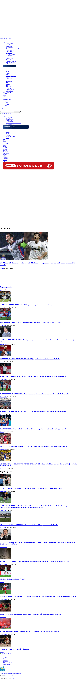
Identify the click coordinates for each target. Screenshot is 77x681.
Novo (1, 108)
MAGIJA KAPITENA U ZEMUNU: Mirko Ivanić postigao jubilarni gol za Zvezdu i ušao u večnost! (31, 322)
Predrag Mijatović (10, 62)
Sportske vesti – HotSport (10, 675)
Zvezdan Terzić (9, 59)
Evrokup (8, 73)
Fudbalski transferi (10, 50)
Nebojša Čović (9, 91)
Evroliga (8, 72)
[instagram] (0, 171)
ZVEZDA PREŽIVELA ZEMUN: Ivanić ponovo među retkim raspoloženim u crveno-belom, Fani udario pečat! (34, 394)
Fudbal (2, 582)
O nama (5, 657)
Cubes (13, 678)
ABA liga (8, 82)
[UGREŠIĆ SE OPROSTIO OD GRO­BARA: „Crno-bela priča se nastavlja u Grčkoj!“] (5, 301)
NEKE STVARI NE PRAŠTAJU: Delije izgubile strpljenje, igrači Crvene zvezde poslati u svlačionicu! (31, 488)
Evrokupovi (9, 46)
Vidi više (2, 290)
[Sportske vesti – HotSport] (6, 38)
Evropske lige (9, 44)
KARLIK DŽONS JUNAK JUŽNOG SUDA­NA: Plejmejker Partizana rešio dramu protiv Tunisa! (30, 359)
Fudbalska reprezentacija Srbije (13, 49)
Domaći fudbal (9, 43)
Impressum (5, 661)
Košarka (2, 362)
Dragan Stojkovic (10, 58)
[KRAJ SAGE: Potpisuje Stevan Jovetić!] (5, 576)
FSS (7, 57)
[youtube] (4, 171)
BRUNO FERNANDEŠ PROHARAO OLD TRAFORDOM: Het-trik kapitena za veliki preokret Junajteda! (33, 446)
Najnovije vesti (6, 287)
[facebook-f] (2, 171)
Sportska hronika (4, 564)
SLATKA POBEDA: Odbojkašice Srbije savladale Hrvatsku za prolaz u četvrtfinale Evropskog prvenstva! (33, 429)
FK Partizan (9, 55)
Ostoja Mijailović (10, 89)
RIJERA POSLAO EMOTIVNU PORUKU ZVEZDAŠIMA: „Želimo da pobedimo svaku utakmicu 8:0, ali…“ (34, 376)
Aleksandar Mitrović (11, 61)
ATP (7, 103)
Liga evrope (9, 53)
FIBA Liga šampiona (11, 76)
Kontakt (5, 658)
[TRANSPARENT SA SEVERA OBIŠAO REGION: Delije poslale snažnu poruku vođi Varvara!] (5, 628)
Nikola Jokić (9, 88)
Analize (2, 268)
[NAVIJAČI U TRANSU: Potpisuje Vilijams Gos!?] (5, 646)
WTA (7, 104)
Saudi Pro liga (9, 47)
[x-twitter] (3, 171)
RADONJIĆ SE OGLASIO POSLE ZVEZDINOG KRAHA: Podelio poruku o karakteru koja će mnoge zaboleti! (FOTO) (38, 596)
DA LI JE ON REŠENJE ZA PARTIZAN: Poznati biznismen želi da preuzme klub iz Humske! (29, 525)
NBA (7, 77)
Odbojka (2, 432)
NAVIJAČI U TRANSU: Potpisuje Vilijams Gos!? (15, 649)
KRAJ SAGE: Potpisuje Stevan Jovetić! (12, 579)
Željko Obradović (10, 86)
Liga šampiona (9, 51)
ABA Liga (8, 74)
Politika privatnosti (7, 662)
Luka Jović (8, 64)
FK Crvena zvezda (10, 54)
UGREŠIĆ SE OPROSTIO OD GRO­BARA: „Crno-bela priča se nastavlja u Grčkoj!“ (26, 305)
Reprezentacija (9, 78)
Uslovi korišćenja (7, 664)
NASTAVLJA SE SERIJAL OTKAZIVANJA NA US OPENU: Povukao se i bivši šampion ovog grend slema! (33, 411)
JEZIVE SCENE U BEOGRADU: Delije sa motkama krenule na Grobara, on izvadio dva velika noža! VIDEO (34, 561)
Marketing (5, 660)
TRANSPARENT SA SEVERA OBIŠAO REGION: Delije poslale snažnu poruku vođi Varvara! (29, 631)
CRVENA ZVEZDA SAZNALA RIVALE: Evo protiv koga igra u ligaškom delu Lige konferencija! (30, 614)
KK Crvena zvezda (10, 80)
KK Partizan (9, 81)
